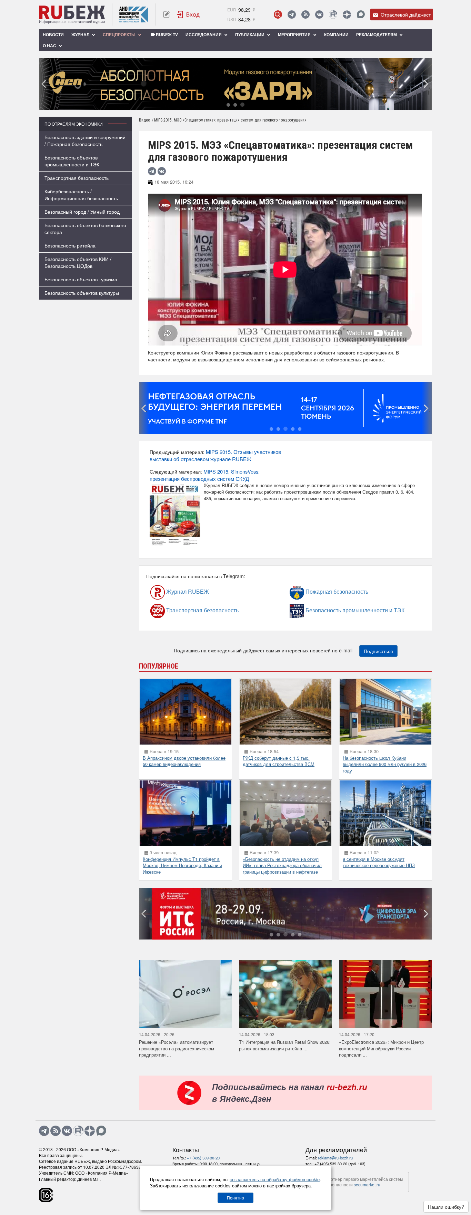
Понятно (235, 1198)
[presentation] (44, 84)
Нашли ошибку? (446, 1206)
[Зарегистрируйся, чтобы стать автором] (166, 14)
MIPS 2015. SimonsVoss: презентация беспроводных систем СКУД (205, 475)
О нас (50, 45)
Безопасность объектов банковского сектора (85, 228)
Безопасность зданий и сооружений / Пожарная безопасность (85, 140)
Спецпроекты (120, 34)
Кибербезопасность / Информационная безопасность (81, 195)
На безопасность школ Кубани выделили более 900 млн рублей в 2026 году (385, 764)
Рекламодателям (377, 34)
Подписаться (378, 651)
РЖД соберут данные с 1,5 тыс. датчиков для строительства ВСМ (278, 761)
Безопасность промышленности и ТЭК (323, 610)
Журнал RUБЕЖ (173, 592)
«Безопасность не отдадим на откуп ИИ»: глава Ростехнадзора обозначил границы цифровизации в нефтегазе (282, 865)
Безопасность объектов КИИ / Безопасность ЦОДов (77, 262)
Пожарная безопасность (317, 592)
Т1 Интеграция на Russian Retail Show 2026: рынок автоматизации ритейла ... (285, 1045)
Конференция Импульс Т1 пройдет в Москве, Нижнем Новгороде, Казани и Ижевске (182, 865)
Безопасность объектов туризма (80, 279)
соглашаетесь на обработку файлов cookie (275, 1179)
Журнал (80, 34)
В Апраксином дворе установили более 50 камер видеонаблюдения (184, 761)
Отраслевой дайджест (405, 14)
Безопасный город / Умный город (82, 211)
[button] (228, 105)
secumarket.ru (367, 1184)
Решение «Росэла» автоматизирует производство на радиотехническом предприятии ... (176, 1048)
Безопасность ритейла (70, 245)
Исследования (204, 34)
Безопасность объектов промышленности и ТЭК (71, 161)
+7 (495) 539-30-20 (203, 1157)
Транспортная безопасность (76, 177)
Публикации (250, 34)
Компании (336, 34)
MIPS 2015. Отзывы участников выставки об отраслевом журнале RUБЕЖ (215, 455)
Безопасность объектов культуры (81, 292)
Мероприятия (295, 34)
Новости (53, 34)
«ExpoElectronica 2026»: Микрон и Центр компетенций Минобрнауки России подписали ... (381, 1048)
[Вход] (188, 14)
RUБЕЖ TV (166, 34)
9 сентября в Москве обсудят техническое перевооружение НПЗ (379, 862)
